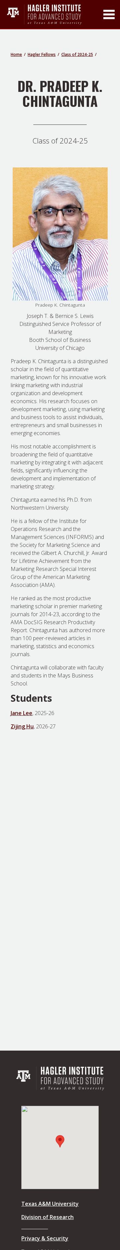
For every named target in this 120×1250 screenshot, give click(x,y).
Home (16, 54)
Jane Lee (21, 713)
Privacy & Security (44, 1238)
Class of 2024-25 (77, 54)
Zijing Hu (22, 726)
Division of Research (47, 1217)
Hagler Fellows (42, 54)
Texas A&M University (50, 1203)
